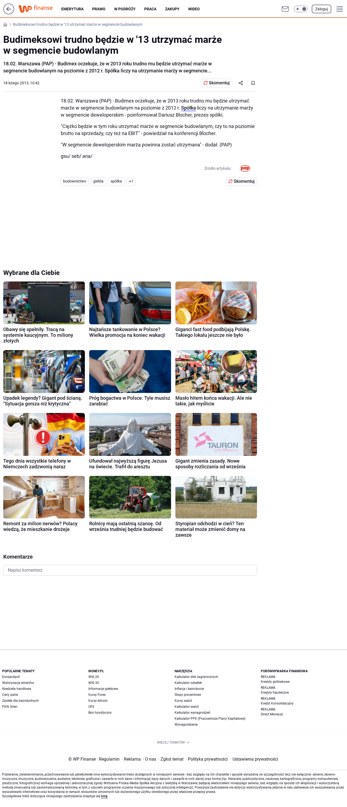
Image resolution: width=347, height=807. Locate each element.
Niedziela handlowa (16, 689)
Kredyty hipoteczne (275, 692)
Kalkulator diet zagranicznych (196, 677)
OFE (91, 707)
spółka (116, 181)
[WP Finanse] (39, 9)
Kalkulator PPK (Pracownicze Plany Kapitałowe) (210, 718)
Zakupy (172, 9)
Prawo (98, 9)
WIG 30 (93, 683)
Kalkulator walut (187, 707)
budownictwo (74, 181)
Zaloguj (321, 9)
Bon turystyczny (100, 713)
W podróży (125, 9)
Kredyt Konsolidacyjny (277, 703)
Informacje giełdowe (103, 689)
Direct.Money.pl (272, 714)
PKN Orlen (9, 707)
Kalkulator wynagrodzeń (192, 713)
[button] (300, 9)
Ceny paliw (10, 695)
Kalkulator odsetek (188, 683)
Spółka (188, 108)
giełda (98, 181)
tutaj (104, 796)
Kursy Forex (97, 695)
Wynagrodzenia (186, 724)
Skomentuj (219, 82)
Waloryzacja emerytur (18, 683)
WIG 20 (93, 677)
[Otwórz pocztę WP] (285, 9)
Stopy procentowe (188, 695)
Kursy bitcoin (98, 701)
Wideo (194, 9)
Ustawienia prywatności (254, 759)
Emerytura (72, 9)
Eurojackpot (11, 677)
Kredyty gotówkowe (275, 682)
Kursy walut (183, 701)
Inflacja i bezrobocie (189, 689)
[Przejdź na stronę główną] (8, 12)
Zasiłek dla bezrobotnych (20, 701)
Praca (150, 9)
